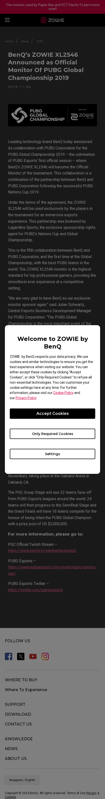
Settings (52, 454)
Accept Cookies (52, 413)
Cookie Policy (63, 393)
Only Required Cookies (52, 434)
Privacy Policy (26, 398)
